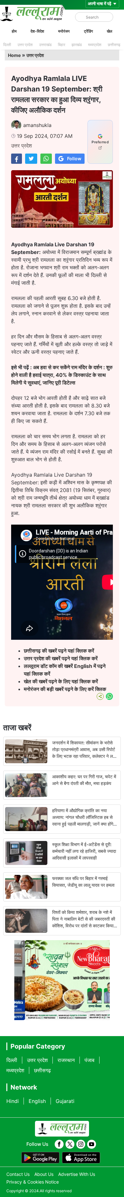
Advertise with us (76, 1174)
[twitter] (69, 1144)
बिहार (61, 44)
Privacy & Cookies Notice (32, 1182)
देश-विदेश (37, 31)
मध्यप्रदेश (94, 44)
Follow (74, 158)
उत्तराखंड (45, 44)
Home (14, 55)
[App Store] (81, 1157)
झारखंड (77, 44)
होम (14, 31)
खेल (109, 31)
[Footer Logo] (62, 1129)
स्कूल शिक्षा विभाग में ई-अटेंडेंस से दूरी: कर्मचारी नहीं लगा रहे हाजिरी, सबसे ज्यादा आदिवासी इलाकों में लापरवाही (84, 851)
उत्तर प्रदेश (25, 44)
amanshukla (37, 125)
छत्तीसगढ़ (114, 44)
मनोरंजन (64, 31)
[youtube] (91, 1144)
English (37, 1101)
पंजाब (89, 1060)
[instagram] (80, 1144)
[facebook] (59, 1144)
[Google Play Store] (40, 1157)
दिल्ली (7, 44)
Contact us (18, 1174)
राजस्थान (66, 1060)
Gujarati (65, 1101)
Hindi (12, 1101)
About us (43, 1174)
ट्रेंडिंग (88, 31)
